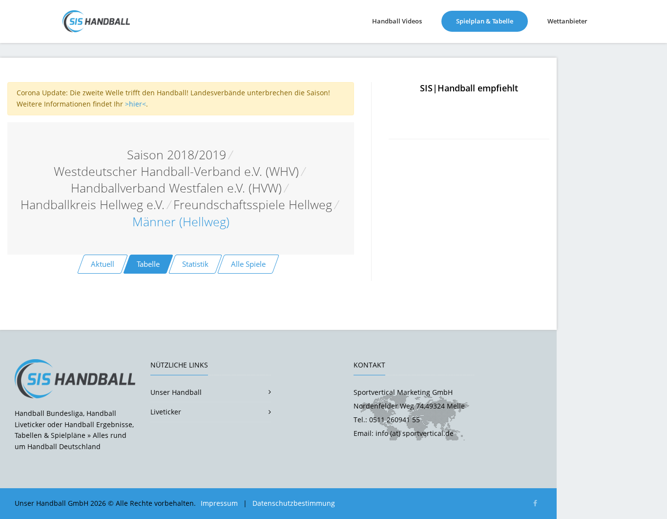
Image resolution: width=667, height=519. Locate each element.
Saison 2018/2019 (176, 155)
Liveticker (165, 411)
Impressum (219, 503)
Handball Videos (397, 21)
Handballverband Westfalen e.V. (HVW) (176, 188)
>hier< (135, 103)
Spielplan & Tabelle (492, 20)
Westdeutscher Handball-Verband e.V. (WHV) (176, 171)
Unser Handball (176, 392)
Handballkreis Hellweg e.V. (93, 204)
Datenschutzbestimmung (293, 503)
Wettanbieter (567, 21)
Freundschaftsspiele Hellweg (252, 204)
